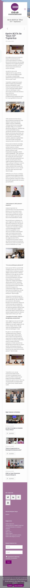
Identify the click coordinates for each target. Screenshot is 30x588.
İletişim (7, 514)
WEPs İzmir (8, 532)
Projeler (8, 530)
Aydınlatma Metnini (13, 557)
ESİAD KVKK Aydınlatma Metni (13, 535)
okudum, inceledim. (12, 557)
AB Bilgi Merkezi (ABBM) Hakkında (15, 525)
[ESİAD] (15, 9)
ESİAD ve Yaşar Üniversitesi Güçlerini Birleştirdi (13, 474)
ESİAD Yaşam (9, 533)
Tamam (10, 585)
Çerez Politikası (18, 585)
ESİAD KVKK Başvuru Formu (13, 536)
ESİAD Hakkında (10, 524)
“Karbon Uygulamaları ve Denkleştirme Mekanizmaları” (14, 449)
